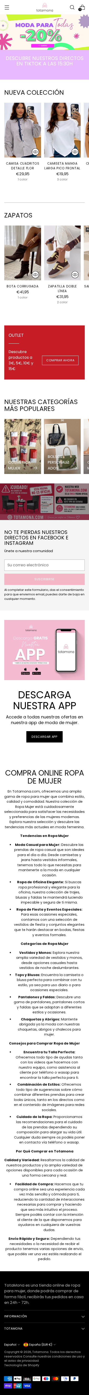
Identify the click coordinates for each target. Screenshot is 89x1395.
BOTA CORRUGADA (22, 286)
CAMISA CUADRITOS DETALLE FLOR (22, 166)
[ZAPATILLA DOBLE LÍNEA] (62, 253)
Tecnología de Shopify (21, 1365)
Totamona (40, 1352)
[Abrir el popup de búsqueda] (72, 7)
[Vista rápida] (35, 152)
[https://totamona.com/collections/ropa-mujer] (44, 32)
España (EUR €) (40, 1345)
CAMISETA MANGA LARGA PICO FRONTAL (62, 166)
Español (10, 1345)
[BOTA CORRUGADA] (22, 253)
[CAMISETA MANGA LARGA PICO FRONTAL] (62, 130)
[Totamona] (44, 7)
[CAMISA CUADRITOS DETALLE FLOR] (22, 130)
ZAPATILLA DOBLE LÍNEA (62, 288)
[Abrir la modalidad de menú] (7, 7)
